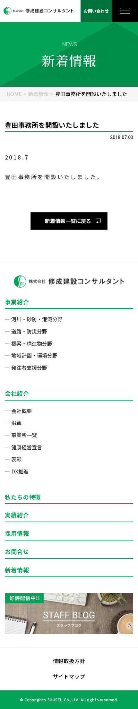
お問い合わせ (96, 11)
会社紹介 (17, 393)
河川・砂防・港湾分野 (37, 319)
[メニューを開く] (125, 11)
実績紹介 (17, 515)
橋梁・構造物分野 (31, 343)
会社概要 (21, 411)
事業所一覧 (24, 435)
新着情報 (38, 94)
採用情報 (17, 533)
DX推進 (20, 471)
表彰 (16, 459)
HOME (14, 94)
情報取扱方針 (69, 661)
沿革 (16, 423)
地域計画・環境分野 (34, 355)
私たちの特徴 (23, 497)
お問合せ (17, 551)
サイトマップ (69, 676)
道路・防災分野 (29, 331)
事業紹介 (17, 302)
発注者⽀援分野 (29, 367)
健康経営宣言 (26, 447)
